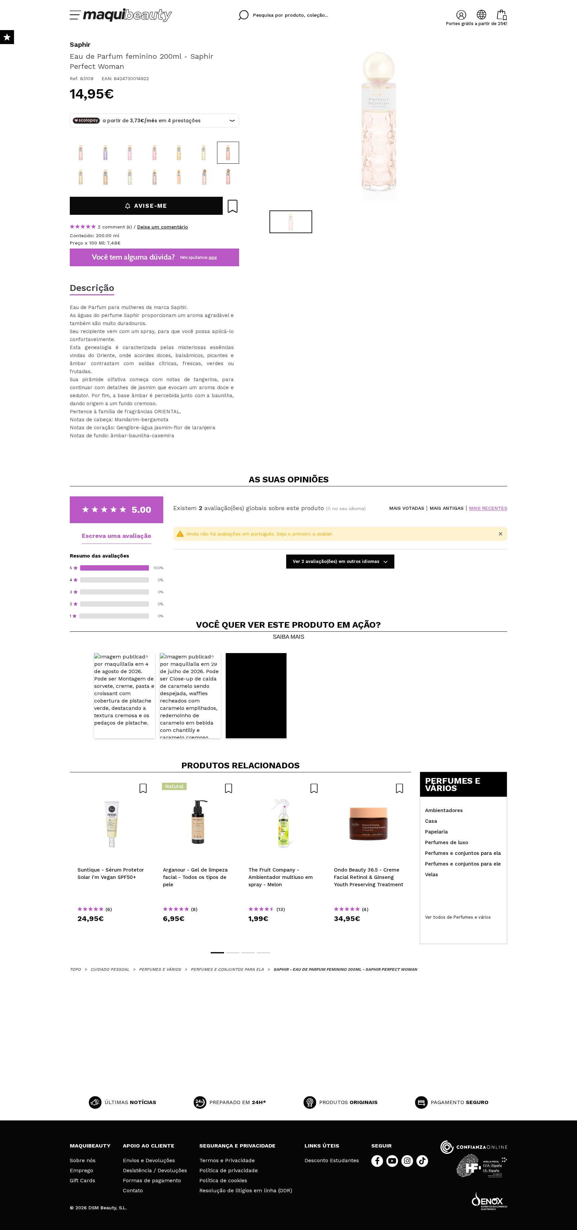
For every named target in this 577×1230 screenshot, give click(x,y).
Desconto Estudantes (332, 1160)
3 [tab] (248, 952)
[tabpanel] (379, 123)
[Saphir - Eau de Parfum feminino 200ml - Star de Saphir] (106, 153)
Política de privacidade (228, 1170)
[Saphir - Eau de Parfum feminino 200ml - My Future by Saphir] (106, 177)
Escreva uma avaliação (116, 535)
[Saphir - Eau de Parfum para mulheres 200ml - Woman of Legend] (204, 177)
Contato (133, 1190)
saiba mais (288, 637)
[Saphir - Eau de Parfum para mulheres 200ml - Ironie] (228, 177)
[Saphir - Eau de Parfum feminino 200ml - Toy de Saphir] (130, 177)
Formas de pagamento (152, 1180)
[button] (124, 695)
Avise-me (150, 205)
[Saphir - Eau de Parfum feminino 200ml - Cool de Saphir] (81, 177)
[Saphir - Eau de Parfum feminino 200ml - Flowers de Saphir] (179, 177)
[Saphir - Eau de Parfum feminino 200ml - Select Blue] (204, 153)
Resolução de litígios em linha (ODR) (245, 1190)
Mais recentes (488, 508)
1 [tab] (217, 952)
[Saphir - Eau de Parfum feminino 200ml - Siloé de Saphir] (179, 153)
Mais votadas (406, 508)
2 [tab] (232, 952)
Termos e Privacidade (227, 1160)
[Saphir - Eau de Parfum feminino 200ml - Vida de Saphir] (81, 153)
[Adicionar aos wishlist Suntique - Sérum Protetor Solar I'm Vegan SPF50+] (112, 788)
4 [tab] (263, 952)
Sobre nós (82, 1160)
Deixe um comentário (162, 226)
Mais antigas (446, 508)
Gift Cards (82, 1180)
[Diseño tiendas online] (489, 1201)
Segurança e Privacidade (237, 1145)
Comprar (112, 930)
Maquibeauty (90, 1145)
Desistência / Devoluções (155, 1170)
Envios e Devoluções (149, 1160)
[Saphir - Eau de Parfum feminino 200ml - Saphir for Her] (130, 153)
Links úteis (322, 1145)
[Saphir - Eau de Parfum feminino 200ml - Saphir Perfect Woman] (228, 153)
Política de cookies (223, 1180)
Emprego (81, 1170)
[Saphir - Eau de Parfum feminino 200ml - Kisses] (155, 177)
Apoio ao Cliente (148, 1145)
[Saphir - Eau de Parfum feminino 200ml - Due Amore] (155, 153)
